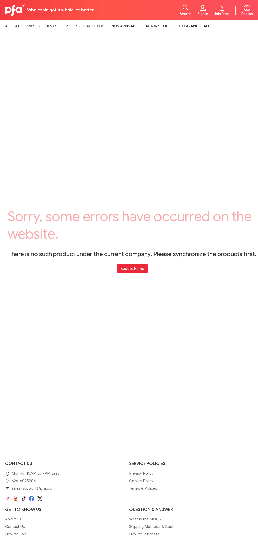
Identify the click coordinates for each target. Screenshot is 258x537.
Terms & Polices (143, 488)
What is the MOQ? (145, 519)
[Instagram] (7, 498)
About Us (13, 519)
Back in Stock (157, 26)
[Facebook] (31, 498)
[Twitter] (39, 498)
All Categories (20, 26)
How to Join (16, 534)
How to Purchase (144, 534)
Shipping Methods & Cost (151, 526)
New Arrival (123, 26)
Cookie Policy (141, 481)
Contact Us (15, 526)
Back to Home (132, 268)
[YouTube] (15, 498)
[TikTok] (23, 498)
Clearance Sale (194, 26)
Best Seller (57, 26)
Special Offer (89, 26)
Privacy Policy (141, 473)
